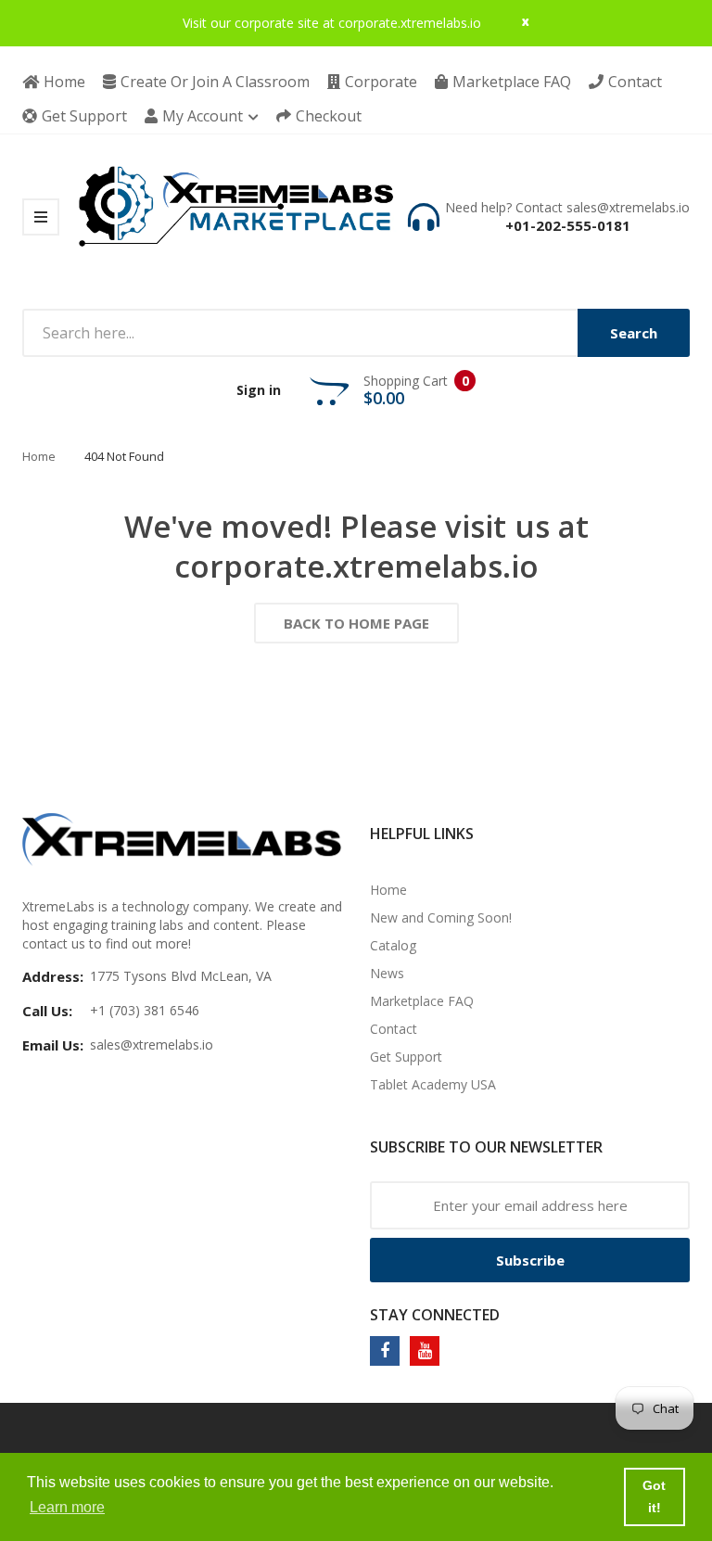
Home (39, 456)
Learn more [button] (67, 1507)
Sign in (258, 390)
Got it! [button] (654, 1496)
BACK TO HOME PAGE (356, 623)
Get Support (406, 1056)
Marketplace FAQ (422, 1001)
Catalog (393, 945)
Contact (393, 1029)
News (387, 973)
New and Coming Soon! (441, 917)
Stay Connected (435, 1315)
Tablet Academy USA (433, 1084)
